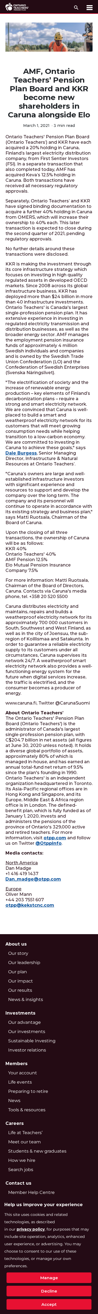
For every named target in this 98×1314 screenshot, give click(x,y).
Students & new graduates (37, 1151)
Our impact (20, 981)
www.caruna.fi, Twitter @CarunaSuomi (47, 703)
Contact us (18, 1183)
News (14, 1100)
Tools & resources (26, 1109)
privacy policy (31, 1229)
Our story (18, 953)
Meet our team (24, 1141)
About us (16, 944)
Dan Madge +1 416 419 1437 (33, 871)
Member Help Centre (31, 1192)
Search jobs (20, 1169)
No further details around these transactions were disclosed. (40, 251)
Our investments (26, 1031)
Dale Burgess (21, 453)
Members (16, 1063)
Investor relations (27, 1050)
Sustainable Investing (32, 1040)
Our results (20, 990)
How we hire (21, 1160)
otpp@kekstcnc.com (29, 905)
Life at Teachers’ (25, 1132)
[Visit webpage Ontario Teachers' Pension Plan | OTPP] (17, 6)
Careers (14, 1123)
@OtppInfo (48, 843)
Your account (22, 1072)
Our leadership (24, 962)
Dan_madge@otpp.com (33, 879)
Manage (49, 1277)
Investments (20, 1013)
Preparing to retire (28, 1091)
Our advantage (24, 1022)
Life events (20, 1082)
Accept (49, 1304)
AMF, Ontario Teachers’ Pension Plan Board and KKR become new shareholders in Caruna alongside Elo (49, 93)
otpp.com (55, 837)
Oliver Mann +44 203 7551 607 (29, 897)
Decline (49, 1291)
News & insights (25, 999)
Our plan (17, 971)
